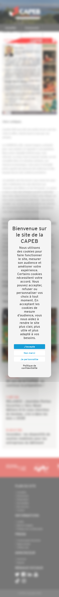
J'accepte (29, 346)
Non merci (29, 353)
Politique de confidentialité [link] (29, 366)
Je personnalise (29, 359)
